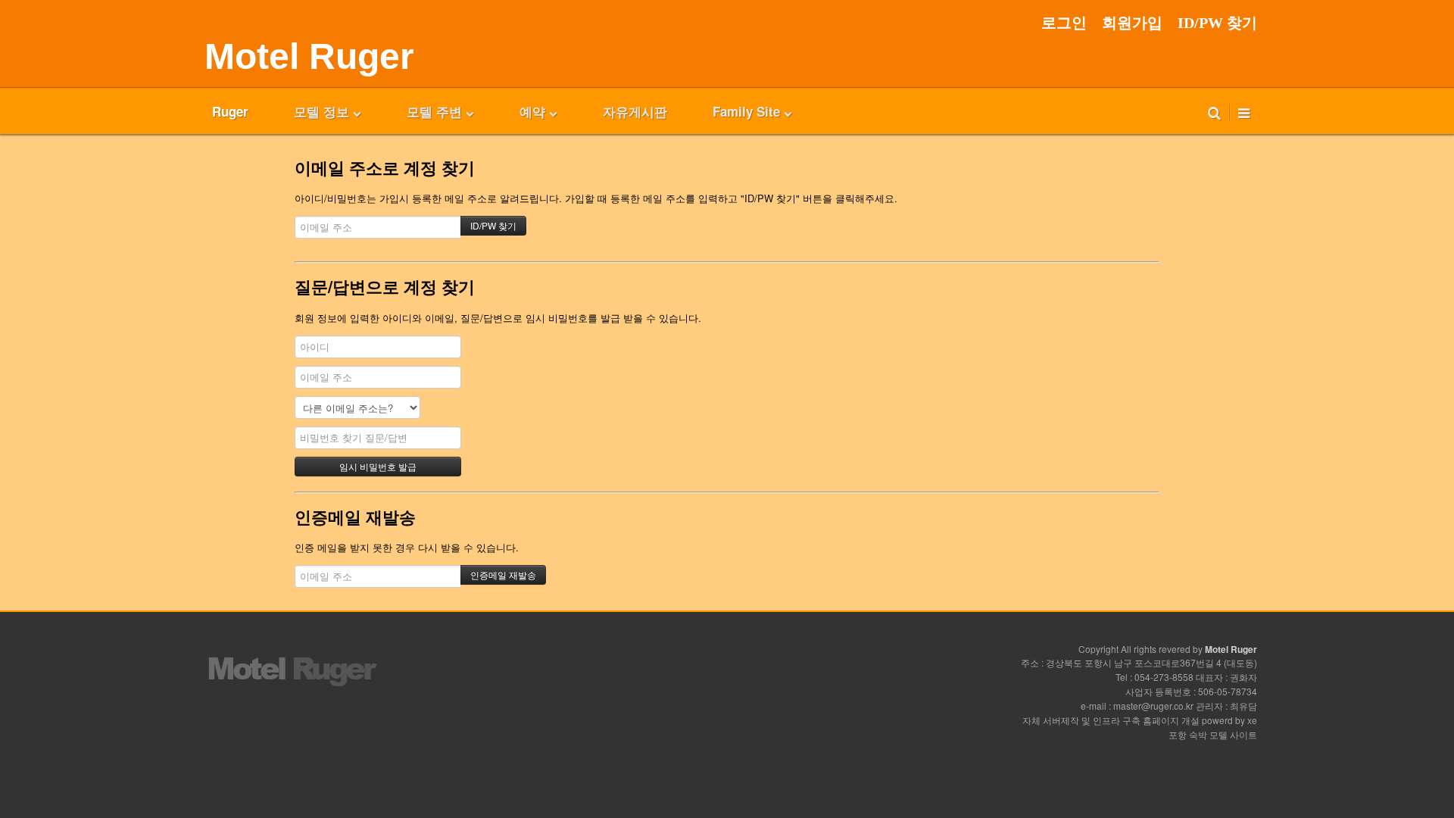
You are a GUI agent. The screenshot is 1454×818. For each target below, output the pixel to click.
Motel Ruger (309, 56)
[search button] (1214, 111)
